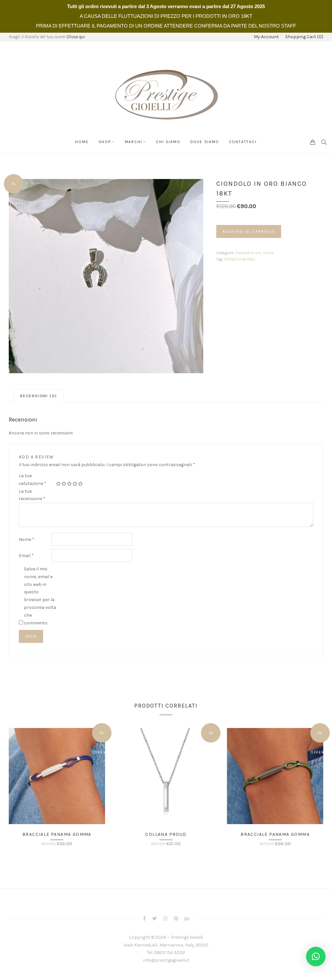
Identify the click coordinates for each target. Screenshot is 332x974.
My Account (266, 37)
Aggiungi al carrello (248, 231)
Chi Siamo (168, 142)
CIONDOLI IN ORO (239, 259)
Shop (105, 142)
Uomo (268, 253)
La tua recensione (32, 495)
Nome (26, 539)
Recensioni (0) (38, 396)
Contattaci (243, 142)
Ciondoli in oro (248, 253)
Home (82, 142)
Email (26, 555)
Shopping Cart (304, 37)
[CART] (313, 141)
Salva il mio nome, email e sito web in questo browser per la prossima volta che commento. (40, 596)
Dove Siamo (204, 142)
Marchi (133, 142)
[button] (316, 956)
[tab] (39, 395)
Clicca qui (75, 36)
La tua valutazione (32, 479)
